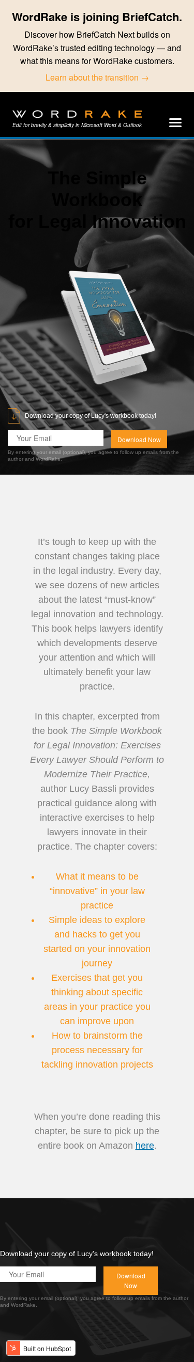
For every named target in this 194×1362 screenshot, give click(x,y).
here (145, 1145)
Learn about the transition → (97, 77)
